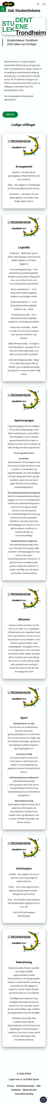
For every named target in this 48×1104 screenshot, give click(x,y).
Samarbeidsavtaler (25, 1086)
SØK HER (10, 114)
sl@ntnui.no (9, 99)
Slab (38, 1086)
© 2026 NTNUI (24, 1073)
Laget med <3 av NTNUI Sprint (24, 1079)
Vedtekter (16, 1090)
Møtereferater (30, 1090)
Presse (10, 1086)
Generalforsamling (24, 1093)
